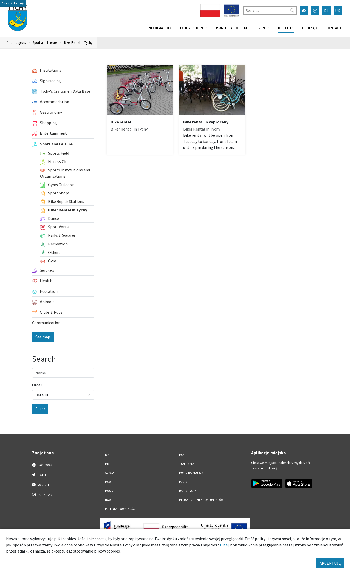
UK (337, 10)
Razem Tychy (187, 491)
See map (42, 336)
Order (37, 384)
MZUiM (183, 482)
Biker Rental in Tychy (78, 42)
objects (286, 28)
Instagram (45, 495)
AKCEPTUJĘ (330, 563)
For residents (194, 28)
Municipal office (232, 28)
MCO (108, 482)
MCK (182, 455)
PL (326, 10)
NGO (108, 500)
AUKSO (109, 472)
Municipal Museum (191, 472)
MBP (107, 463)
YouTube (43, 485)
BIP (107, 455)
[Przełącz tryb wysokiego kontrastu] (304, 10)
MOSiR (109, 491)
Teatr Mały (186, 463)
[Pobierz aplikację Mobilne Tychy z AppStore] (299, 483)
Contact (333, 28)
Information (159, 28)
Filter (40, 408)
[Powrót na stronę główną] (6, 42)
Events (263, 28)
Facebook (44, 465)
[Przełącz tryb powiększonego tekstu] (315, 10)
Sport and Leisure (45, 42)
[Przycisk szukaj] (292, 10)
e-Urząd (309, 28)
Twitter (43, 475)
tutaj (224, 544)
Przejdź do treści (13, 3)
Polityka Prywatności (120, 509)
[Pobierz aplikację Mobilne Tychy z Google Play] (266, 483)
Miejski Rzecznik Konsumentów (201, 500)
